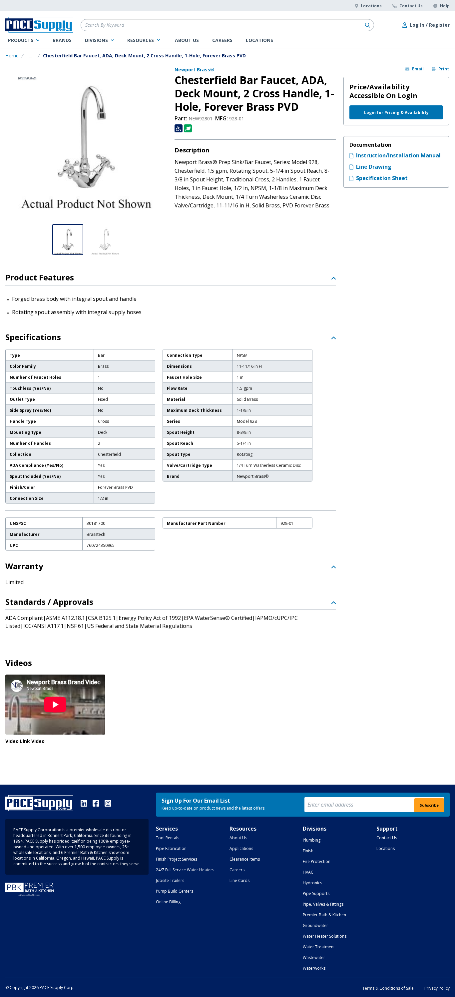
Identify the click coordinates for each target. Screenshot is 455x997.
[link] (23, 40)
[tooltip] (30, 55)
